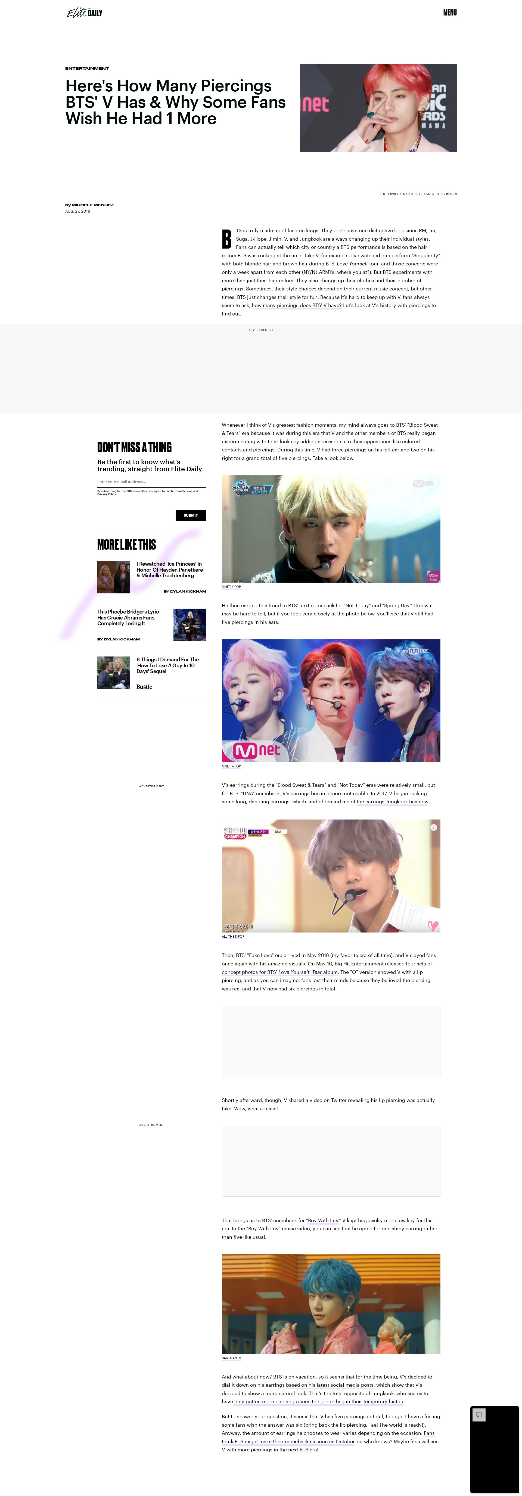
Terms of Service (181, 491)
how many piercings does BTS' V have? (297, 305)
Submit (191, 515)
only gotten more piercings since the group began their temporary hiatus (318, 1401)
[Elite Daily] (84, 12)
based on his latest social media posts (330, 1385)
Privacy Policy (106, 493)
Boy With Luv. (323, 1220)
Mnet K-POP (231, 587)
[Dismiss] (513, 1411)
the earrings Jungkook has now (392, 801)
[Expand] (476, 1411)
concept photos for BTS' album (280, 972)
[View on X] (331, 1041)
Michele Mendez (93, 205)
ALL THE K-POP (233, 936)
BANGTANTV (231, 1358)
